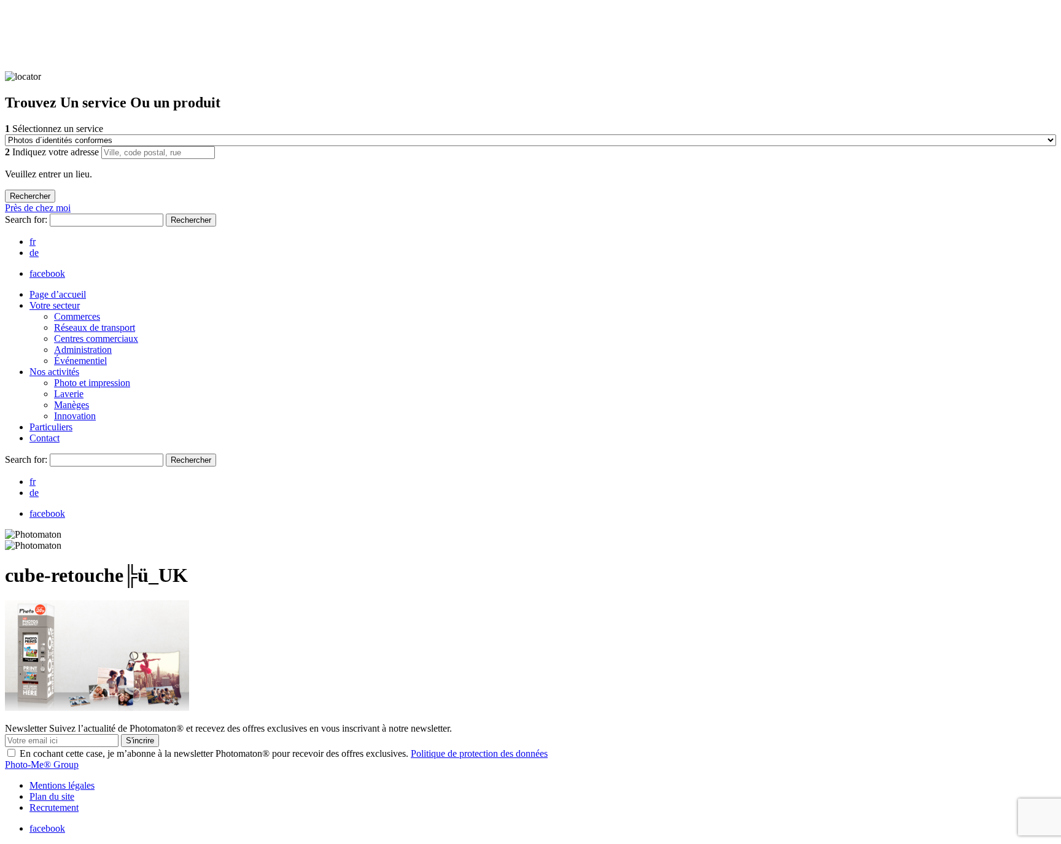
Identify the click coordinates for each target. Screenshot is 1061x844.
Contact (44, 438)
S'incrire (140, 740)
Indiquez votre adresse (53, 152)
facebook (47, 273)
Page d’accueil (57, 294)
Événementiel (80, 360)
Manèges (71, 405)
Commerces (77, 316)
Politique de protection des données (479, 753)
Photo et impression (92, 382)
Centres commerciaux (96, 338)
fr (32, 241)
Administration (83, 349)
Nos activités (54, 371)
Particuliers (50, 427)
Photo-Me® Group (42, 764)
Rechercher (191, 220)
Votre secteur (54, 305)
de (34, 252)
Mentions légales (62, 785)
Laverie (69, 394)
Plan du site (51, 796)
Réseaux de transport (94, 327)
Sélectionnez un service (54, 128)
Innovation (75, 416)
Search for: (27, 219)
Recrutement (54, 807)
